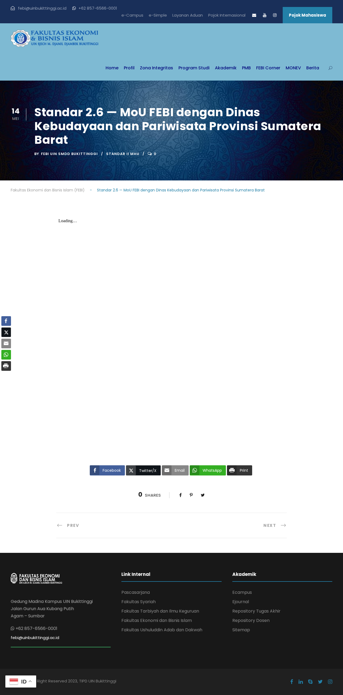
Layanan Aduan (187, 15)
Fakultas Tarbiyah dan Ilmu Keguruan (160, 611)
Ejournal (240, 602)
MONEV (293, 68)
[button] (6, 376)
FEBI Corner (268, 68)
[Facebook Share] (6, 321)
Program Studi (194, 68)
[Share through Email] (6, 343)
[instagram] (275, 15)
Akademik (226, 68)
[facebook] (291, 682)
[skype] (310, 682)
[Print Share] (6, 366)
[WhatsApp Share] (6, 355)
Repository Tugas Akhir (256, 611)
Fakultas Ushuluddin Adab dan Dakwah (161, 630)
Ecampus (242, 592)
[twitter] (320, 682)
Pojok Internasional (226, 15)
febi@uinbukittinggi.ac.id (35, 637)
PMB (246, 68)
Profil (129, 68)
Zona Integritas (156, 68)
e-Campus (132, 15)
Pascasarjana (135, 592)
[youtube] (264, 15)
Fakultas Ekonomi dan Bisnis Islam (156, 620)
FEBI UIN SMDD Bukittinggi (69, 153)
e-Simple (158, 15)
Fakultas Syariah (138, 602)
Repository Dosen (251, 620)
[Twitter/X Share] (6, 332)
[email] (254, 15)
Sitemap (241, 630)
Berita (312, 68)
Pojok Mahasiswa (307, 15)
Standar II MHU (122, 153)
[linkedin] (301, 682)
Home (112, 68)
